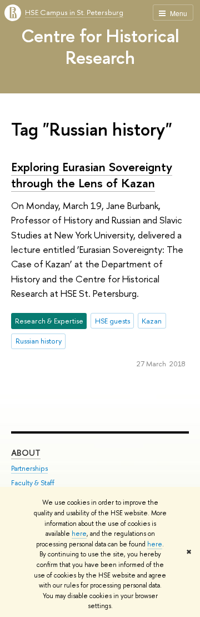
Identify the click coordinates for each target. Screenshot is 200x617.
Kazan (152, 321)
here (79, 533)
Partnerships (29, 468)
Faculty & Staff (32, 482)
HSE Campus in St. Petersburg (74, 12)
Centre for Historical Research (100, 46)
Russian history (39, 341)
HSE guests (112, 321)
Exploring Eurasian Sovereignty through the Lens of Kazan (91, 174)
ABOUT (26, 453)
